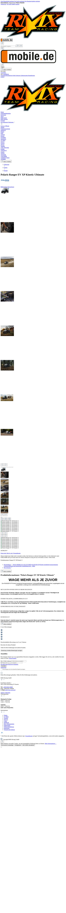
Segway (6, 719)
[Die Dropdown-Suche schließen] (21, 45)
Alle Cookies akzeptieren (28, 745)
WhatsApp (3, 4)
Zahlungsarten (24, 75)
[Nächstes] (5, 464)
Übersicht (3, 75)
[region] (33, 368)
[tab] (31, 565)
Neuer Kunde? (12, 658)
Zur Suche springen (19, 1)
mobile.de (6, 722)
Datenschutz (7, 725)
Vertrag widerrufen (5, 692)
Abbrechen (3, 667)
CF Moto (6, 716)
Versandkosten (29, 736)
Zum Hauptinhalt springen (7, 1)
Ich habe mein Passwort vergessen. (9, 664)
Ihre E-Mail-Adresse (6, 661)
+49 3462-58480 (10, 4)
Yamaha (6, 718)
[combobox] (8, 46)
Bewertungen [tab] (7, 567)
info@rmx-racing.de (10, 690)
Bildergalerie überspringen (7, 187)
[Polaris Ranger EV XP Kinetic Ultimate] (5, 191)
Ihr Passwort (4, 662)
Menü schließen (7, 69)
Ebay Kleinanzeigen (9, 724)
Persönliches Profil (11, 75)
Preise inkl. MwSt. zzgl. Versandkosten (11, 553)
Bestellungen (31, 75)
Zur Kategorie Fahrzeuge (7, 122)
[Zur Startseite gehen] (33, 37)
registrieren (6, 74)
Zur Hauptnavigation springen (32, 1)
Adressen (18, 75)
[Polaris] (33, 180)
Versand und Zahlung (9, 729)
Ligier (5, 721)
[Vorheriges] (2, 464)
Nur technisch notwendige (7, 745)
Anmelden (3, 72)
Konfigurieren (18, 745)
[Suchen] (17, 45)
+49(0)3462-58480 (8, 687)
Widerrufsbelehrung (9, 727)
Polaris (5, 715)
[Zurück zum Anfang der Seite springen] (2, 741)
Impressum (6, 728)
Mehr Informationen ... (50, 743)
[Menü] (2, 43)
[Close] (1, 517)
